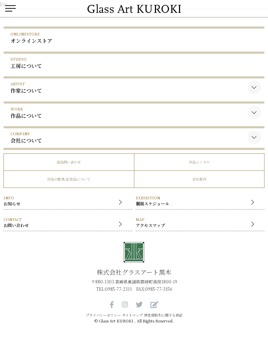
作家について (26, 87)
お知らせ (11, 200)
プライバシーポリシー (103, 315)
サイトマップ (132, 315)
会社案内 (199, 179)
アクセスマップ (150, 222)
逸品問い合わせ (69, 162)
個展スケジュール (152, 200)
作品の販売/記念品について (68, 179)
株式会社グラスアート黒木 (134, 271)
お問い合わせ (16, 222)
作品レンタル (199, 162)
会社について (26, 137)
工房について (26, 62)
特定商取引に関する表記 (163, 315)
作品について (26, 112)
